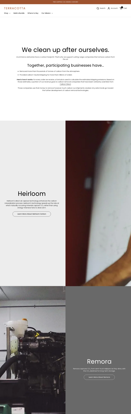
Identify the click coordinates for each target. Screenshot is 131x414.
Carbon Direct (65, 84)
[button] (101, 8)
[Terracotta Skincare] (14, 8)
